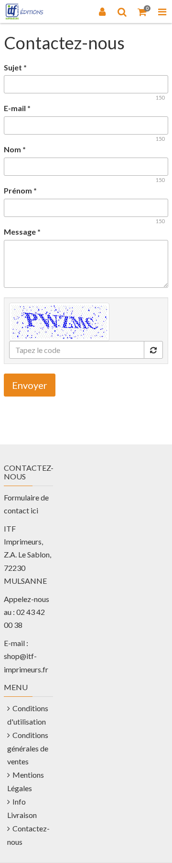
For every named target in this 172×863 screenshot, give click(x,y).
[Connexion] (102, 11)
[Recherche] (122, 11)
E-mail (17, 108)
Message (22, 231)
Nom (15, 149)
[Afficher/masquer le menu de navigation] (162, 11)
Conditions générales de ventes (27, 748)
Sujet (15, 67)
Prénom (20, 190)
